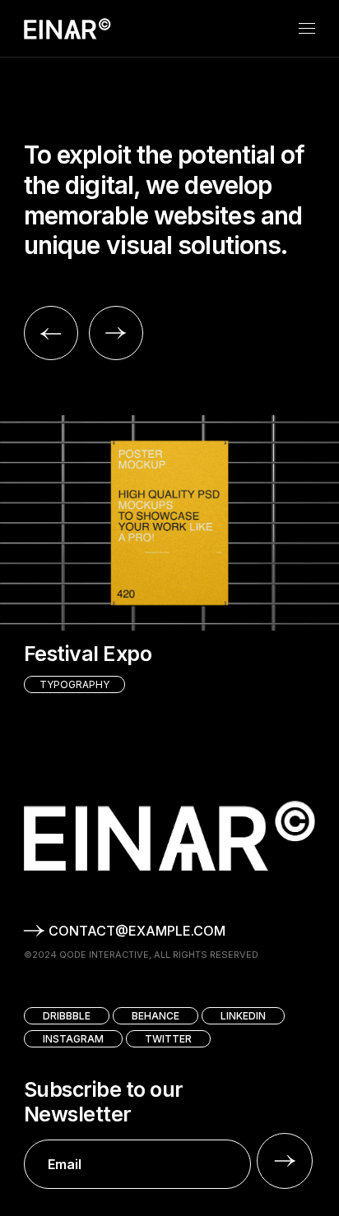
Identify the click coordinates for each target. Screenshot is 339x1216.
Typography (74, 684)
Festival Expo (88, 654)
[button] (51, 333)
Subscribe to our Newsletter (103, 1102)
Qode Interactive (104, 954)
